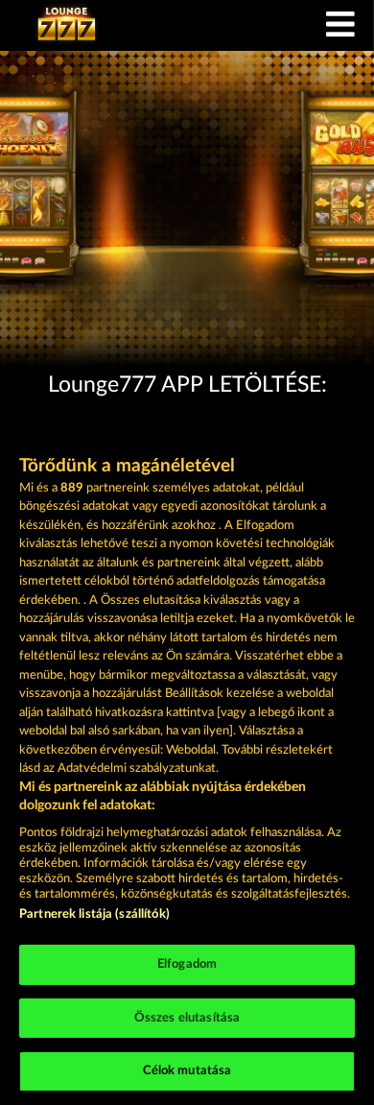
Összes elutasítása (187, 1018)
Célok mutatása (187, 1071)
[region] (187, 757)
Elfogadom (187, 964)
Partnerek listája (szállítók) (94, 914)
